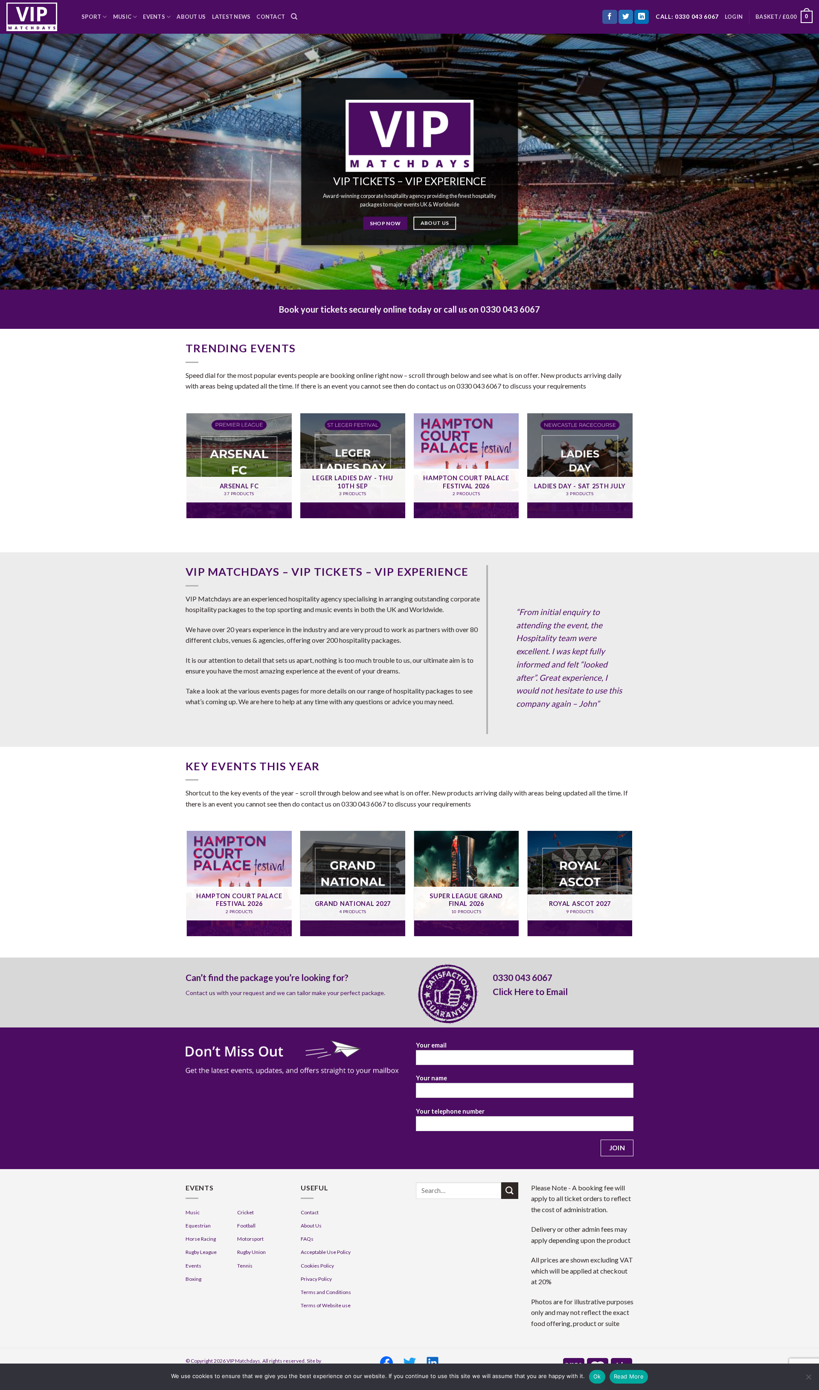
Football (246, 1225)
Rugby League (201, 1252)
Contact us (200, 992)
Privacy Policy (316, 1279)
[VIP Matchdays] (37, 17)
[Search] (294, 17)
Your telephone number (450, 1111)
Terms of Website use (326, 1305)
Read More (629, 1376)
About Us (191, 16)
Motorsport (250, 1239)
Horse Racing (201, 1239)
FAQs (307, 1239)
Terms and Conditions (326, 1292)
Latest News (231, 16)
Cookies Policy (317, 1265)
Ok (597, 1376)
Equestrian (198, 1225)
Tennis (245, 1265)
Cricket (245, 1212)
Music (122, 16)
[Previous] (187, 469)
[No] (808, 1379)
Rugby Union (251, 1252)
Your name (431, 1078)
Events (154, 16)
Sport (91, 16)
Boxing (193, 1279)
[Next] (632, 469)
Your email (431, 1045)
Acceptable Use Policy (326, 1252)
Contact (270, 16)
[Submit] (509, 1190)
